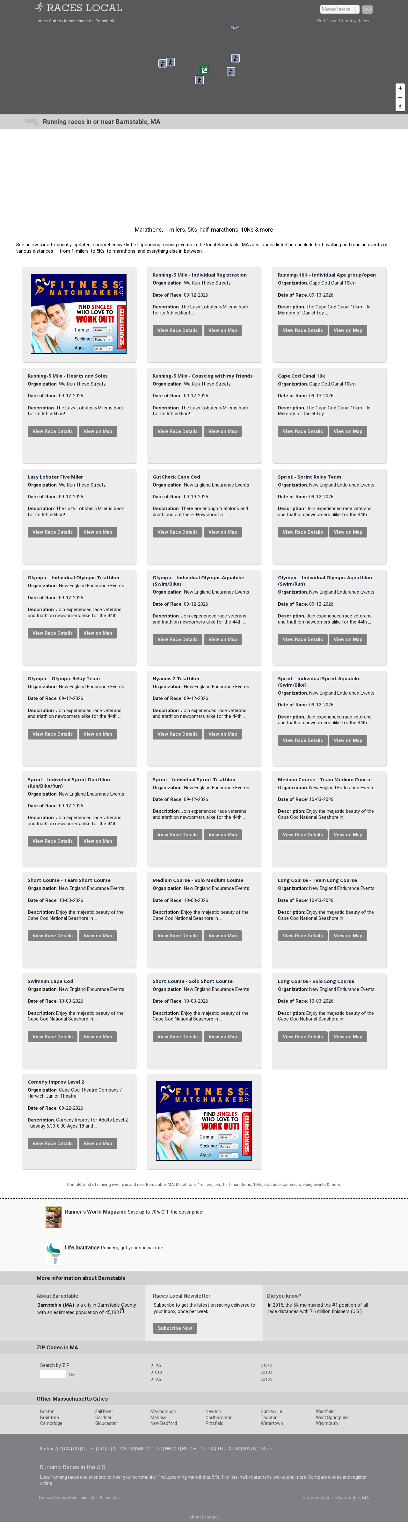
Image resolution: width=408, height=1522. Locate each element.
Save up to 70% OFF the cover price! (165, 1509)
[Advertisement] (204, 175)
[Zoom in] (400, 88)
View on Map (288, 327)
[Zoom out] (400, 97)
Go (367, 9)
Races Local (84, 8)
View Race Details (243, 327)
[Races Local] (40, 8)
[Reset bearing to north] (400, 106)
